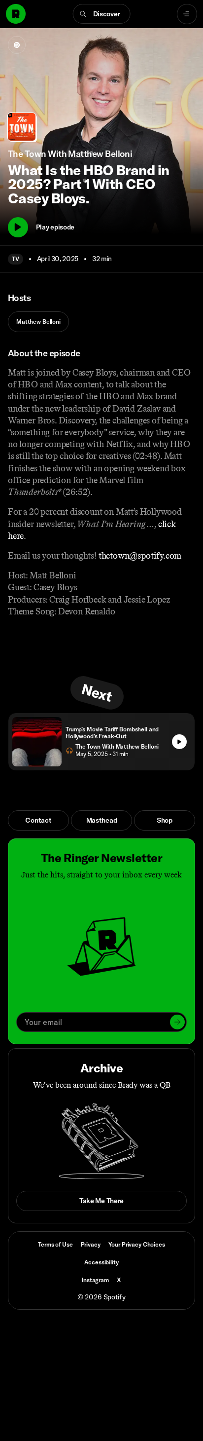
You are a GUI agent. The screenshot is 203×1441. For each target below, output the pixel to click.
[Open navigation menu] (187, 14)
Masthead (101, 820)
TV (15, 259)
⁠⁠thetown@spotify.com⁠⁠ (140, 555)
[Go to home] (16, 14)
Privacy (91, 1244)
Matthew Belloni (38, 321)
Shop (164, 820)
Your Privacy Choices (136, 1244)
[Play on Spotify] (17, 45)
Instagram (95, 1280)
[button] (102, 14)
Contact (38, 820)
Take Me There (101, 1200)
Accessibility (101, 1262)
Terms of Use (55, 1244)
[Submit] (177, 1022)
